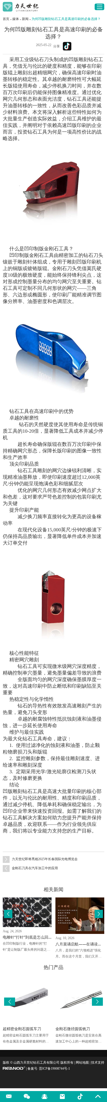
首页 (6, 19)
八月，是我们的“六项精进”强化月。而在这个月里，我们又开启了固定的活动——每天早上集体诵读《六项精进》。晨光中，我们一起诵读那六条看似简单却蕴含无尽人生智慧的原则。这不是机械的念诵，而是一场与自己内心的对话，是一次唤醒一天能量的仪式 (78, 953)
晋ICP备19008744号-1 (54, 1068)
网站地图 (82, 1062)
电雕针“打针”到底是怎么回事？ (29, 937)
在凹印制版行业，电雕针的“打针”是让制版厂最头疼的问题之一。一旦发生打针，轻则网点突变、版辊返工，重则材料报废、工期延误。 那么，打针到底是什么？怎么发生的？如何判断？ (26, 947)
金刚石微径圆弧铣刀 (72, 1028)
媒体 (15, 19)
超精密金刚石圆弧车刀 (22, 1028)
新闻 (25, 19)
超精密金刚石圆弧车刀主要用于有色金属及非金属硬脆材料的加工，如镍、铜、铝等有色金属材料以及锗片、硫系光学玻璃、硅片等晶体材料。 (26, 1038)
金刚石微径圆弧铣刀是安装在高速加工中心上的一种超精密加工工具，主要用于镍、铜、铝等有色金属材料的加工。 (78, 1038)
